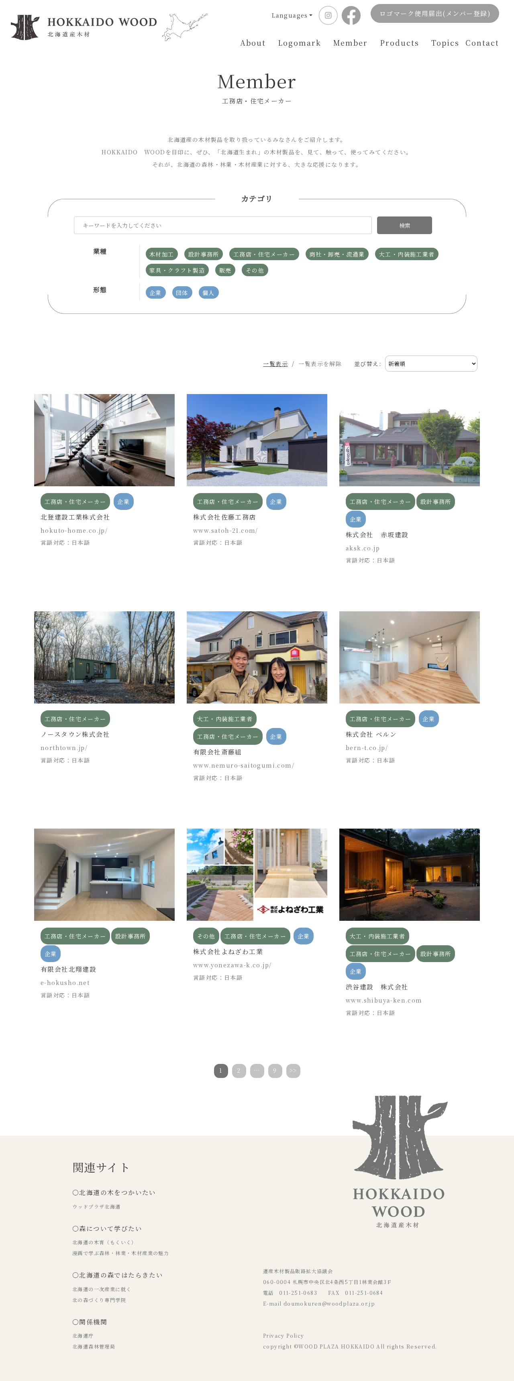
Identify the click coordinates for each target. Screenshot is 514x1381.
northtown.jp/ (64, 748)
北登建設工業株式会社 (75, 517)
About (253, 42)
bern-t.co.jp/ (367, 748)
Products (399, 42)
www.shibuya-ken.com (384, 1000)
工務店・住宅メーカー (75, 501)
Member (350, 42)
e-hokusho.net (65, 983)
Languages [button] (290, 15)
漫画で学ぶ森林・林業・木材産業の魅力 (120, 1253)
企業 (123, 501)
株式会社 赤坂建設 (377, 534)
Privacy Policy (283, 1335)
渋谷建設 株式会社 (377, 986)
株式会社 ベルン (371, 734)
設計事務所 (435, 501)
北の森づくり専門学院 (99, 1300)
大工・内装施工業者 (225, 719)
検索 (404, 225)
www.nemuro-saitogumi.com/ (243, 765)
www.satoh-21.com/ (225, 530)
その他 (206, 936)
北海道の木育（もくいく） (104, 1242)
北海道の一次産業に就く (101, 1289)
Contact (482, 42)
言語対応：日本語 (65, 542)
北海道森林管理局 (93, 1346)
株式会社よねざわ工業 (228, 951)
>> (293, 1070)
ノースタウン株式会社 (75, 734)
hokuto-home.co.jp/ (74, 530)
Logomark (299, 42)
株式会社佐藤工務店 (224, 517)
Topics (445, 42)
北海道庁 (83, 1335)
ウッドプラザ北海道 (96, 1206)
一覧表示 (275, 364)
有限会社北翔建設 (68, 969)
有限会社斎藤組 (217, 751)
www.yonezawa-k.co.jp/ (232, 965)
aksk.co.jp (363, 548)
